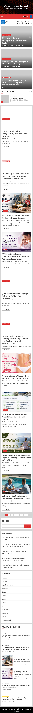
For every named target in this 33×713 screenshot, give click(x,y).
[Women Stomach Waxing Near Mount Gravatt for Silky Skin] (16, 363)
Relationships (6, 609)
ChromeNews (24, 709)
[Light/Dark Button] (24, 16)
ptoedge (5, 421)
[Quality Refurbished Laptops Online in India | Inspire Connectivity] (16, 281)
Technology (5, 613)
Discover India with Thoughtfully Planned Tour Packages (14, 40)
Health (5, 249)
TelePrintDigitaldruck (9, 220)
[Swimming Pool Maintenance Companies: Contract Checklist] (16, 484)
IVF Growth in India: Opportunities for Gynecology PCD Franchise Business (15, 256)
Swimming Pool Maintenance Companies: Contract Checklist (16, 497)
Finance (4, 592)
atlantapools (6, 501)
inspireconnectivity (8, 301)
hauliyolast (6, 45)
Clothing (4, 581)
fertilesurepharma (8, 261)
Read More (6, 147)
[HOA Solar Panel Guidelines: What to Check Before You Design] (16, 402)
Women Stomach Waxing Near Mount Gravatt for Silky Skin (15, 377)
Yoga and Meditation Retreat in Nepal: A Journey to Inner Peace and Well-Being (16, 457)
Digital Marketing (7, 585)
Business (5, 211)
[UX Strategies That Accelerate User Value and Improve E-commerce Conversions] (5, 99)
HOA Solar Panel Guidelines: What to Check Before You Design (15, 416)
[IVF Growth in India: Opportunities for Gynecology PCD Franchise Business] (16, 242)
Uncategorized (6, 35)
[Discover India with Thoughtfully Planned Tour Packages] (16, 119)
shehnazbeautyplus (8, 380)
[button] (2, 16)
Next (25, 515)
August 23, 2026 (16, 45)
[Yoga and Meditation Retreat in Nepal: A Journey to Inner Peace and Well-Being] (16, 443)
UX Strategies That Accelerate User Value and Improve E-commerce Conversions (15, 82)
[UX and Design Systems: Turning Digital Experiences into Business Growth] (16, 324)
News (3, 606)
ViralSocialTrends (16, 6)
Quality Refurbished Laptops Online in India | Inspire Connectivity (15, 296)
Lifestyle (4, 602)
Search (6, 521)
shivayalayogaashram (9, 462)
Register (31, 16)
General (4, 595)
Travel (4, 616)
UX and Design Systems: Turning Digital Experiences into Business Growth (15, 338)
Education (5, 588)
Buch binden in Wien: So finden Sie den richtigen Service (16, 216)
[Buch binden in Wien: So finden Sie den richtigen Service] (16, 203)
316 (21, 515)
